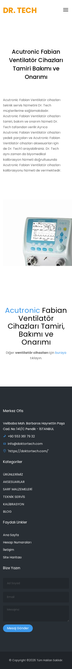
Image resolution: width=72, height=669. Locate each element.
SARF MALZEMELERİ (17, 489)
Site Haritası (12, 557)
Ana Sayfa (11, 535)
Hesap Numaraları (17, 542)
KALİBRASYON (13, 504)
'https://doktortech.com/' (28, 451)
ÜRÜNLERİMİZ (13, 474)
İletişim (8, 549)
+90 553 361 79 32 (21, 436)
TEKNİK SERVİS (14, 497)
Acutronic (22, 310)
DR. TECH (20, 10)
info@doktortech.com (25, 443)
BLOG (7, 511)
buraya (60, 352)
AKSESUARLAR (14, 482)
